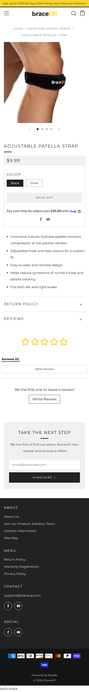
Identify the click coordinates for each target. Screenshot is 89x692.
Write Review (44, 399)
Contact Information (20, 531)
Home (18, 28)
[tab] (38, 129)
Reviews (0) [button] (11, 359)
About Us (11, 517)
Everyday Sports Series (50, 28)
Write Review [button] (44, 369)
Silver (34, 183)
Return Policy (14, 559)
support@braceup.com (22, 595)
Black (15, 183)
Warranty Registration (21, 566)
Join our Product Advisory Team (29, 524)
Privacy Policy (15, 574)
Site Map (11, 538)
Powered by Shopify (45, 675)
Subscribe (42, 477)
